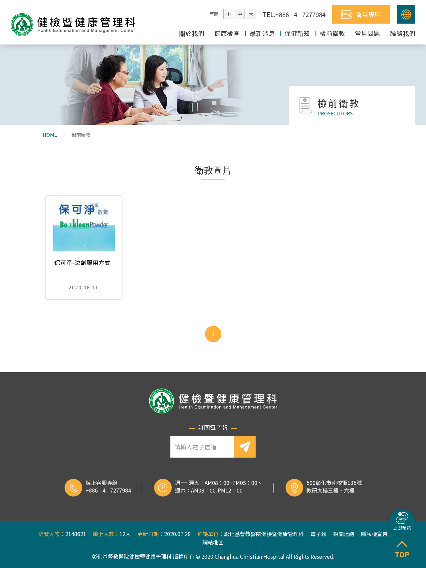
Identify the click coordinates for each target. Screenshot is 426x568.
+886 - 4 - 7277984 (108, 490)
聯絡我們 (402, 33)
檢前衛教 (332, 33)
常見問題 (367, 33)
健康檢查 (227, 33)
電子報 (318, 534)
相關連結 (343, 534)
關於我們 (191, 33)
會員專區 (368, 14)
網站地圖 (213, 542)
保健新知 (297, 33)
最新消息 (262, 33)
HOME (50, 134)
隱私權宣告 (374, 534)
